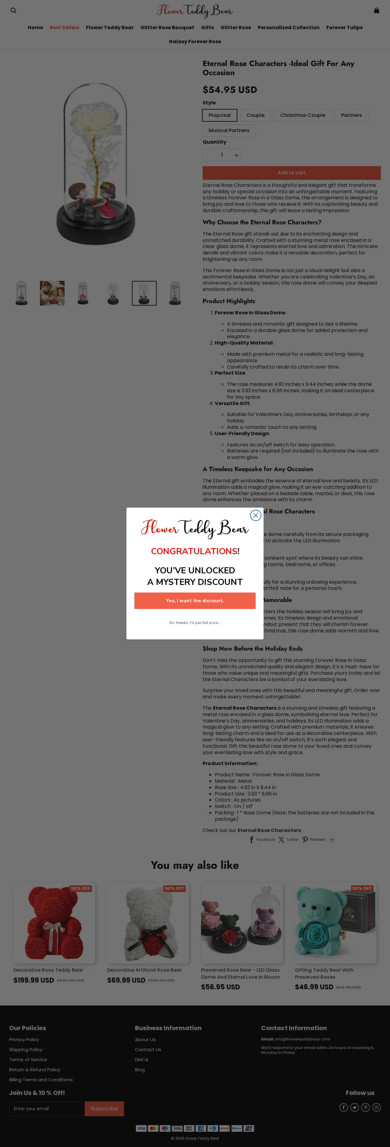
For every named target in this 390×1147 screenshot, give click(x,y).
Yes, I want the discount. (195, 600)
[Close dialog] (255, 515)
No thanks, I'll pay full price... (195, 622)
